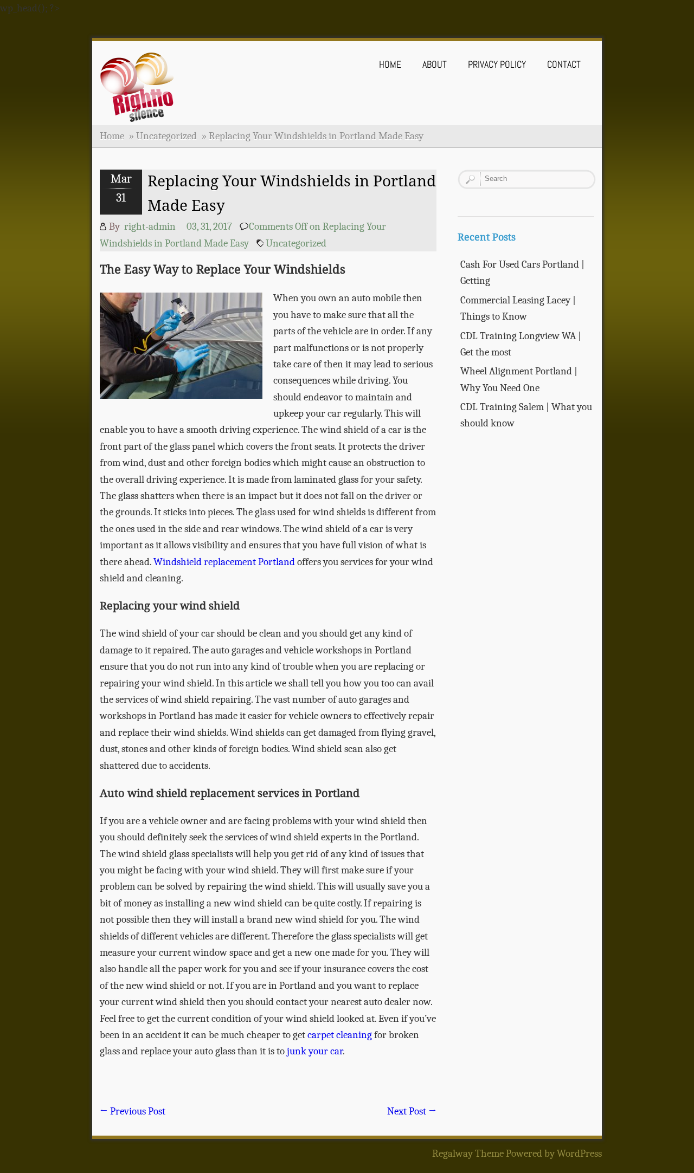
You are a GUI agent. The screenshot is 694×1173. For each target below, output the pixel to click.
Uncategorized (166, 136)
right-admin (150, 226)
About (434, 64)
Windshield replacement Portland (224, 562)
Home (390, 64)
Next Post (411, 1111)
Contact (564, 64)
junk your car (315, 1051)
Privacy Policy (497, 64)
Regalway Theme (468, 1153)
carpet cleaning (339, 1035)
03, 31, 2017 (209, 226)
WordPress (579, 1153)
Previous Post (132, 1111)
